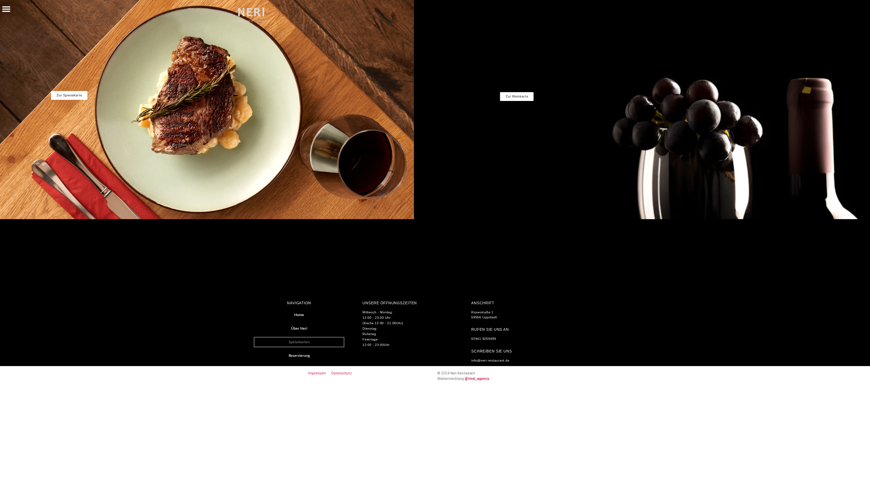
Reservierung (299, 355)
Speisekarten (299, 342)
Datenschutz (341, 373)
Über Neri (299, 328)
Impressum (317, 373)
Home (299, 315)
